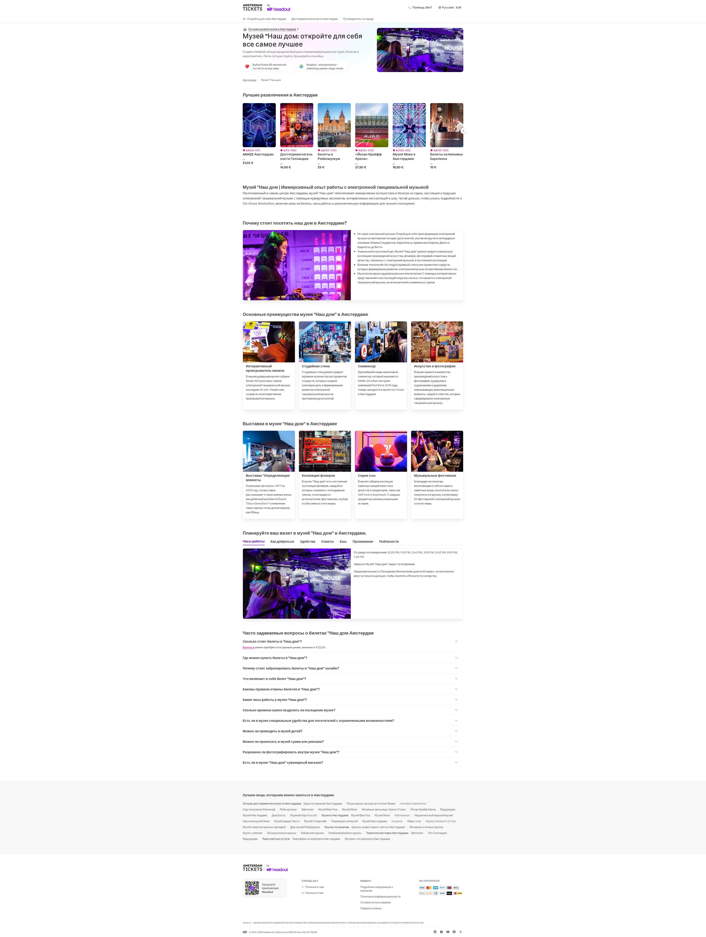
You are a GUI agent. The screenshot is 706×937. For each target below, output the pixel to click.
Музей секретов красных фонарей (264, 827)
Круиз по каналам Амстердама (323, 803)
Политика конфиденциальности (380, 896)
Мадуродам (447, 809)
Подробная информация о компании (376, 888)
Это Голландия (437, 833)
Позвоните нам (314, 887)
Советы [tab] (327, 541)
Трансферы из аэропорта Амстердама (316, 839)
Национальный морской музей (433, 815)
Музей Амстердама (255, 815)
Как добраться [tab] (282, 541)
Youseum (397, 821)
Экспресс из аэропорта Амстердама (367, 839)
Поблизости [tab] (389, 541)
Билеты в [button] (249, 647)
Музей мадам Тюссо (286, 821)
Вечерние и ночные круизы (426, 827)
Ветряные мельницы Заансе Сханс (384, 809)
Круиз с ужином (252, 833)
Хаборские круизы (312, 833)
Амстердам (249, 79)
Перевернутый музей (344, 821)
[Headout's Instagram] (441, 931)
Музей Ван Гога (327, 809)
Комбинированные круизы (345, 833)
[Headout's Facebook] (454, 931)
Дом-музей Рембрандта (305, 827)
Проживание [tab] (363, 541)
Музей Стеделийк (315, 821)
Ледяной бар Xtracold (303, 815)
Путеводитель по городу (358, 19)
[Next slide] (463, 131)
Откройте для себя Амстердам (266, 19)
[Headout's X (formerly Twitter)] (460, 931)
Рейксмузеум (288, 809)
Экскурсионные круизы (281, 833)
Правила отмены (370, 908)
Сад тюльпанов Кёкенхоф (259, 809)
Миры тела (414, 821)
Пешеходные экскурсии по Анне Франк (371, 803)
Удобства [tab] (307, 541)
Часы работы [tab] (254, 541)
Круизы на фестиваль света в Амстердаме (378, 827)
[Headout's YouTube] (447, 931)
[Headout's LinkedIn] (435, 931)
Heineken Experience (413, 803)
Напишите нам (314, 893)
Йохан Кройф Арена (423, 809)
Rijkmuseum (402, 815)
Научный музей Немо (256, 821)
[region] (353, 138)
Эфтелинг (307, 809)
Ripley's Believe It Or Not (441, 821)
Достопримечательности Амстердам (314, 19)
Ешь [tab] (343, 541)
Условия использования (375, 902)
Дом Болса (278, 815)
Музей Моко (349, 809)
